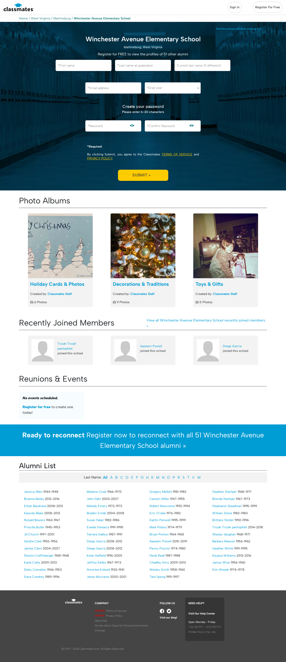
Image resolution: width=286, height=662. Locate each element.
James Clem (33, 548)
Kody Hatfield (96, 556)
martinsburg (62, 18)
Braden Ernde (96, 513)
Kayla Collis (32, 562)
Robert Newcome (162, 506)
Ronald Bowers (34, 520)
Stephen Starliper (224, 492)
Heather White (222, 548)
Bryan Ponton (159, 534)
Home (23, 18)
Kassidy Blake (33, 513)
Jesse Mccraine (98, 577)
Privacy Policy (99, 158)
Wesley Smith (159, 570)
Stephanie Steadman (227, 506)
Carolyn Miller (159, 499)
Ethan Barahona (35, 506)
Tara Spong (157, 577)
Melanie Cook (96, 492)
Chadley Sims (159, 562)
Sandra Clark (33, 541)
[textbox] (173, 87)
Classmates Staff (60, 294)
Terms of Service (177, 154)
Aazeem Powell (151, 346)
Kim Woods (220, 570)
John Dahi (94, 499)
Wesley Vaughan (224, 534)
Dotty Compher (35, 570)
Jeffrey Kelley (96, 562)
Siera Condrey (34, 577)
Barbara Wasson (223, 541)
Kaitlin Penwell (159, 520)
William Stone (222, 513)
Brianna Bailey (34, 499)
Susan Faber (95, 520)
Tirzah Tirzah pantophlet (66, 346)
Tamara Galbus (97, 534)
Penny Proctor (159, 548)
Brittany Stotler (223, 520)
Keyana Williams (224, 556)
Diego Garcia (232, 346)
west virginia (40, 18)
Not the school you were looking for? (239, 28)
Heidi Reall (157, 556)
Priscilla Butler (34, 527)
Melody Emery (97, 506)
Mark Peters (158, 527)
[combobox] (173, 88)
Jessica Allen (33, 492)
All (105, 477)
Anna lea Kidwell (98, 570)
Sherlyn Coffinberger (39, 556)
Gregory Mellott (160, 492)
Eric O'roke (157, 513)
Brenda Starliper (223, 499)
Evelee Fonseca (98, 527)
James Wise (221, 562)
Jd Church (31, 534)
